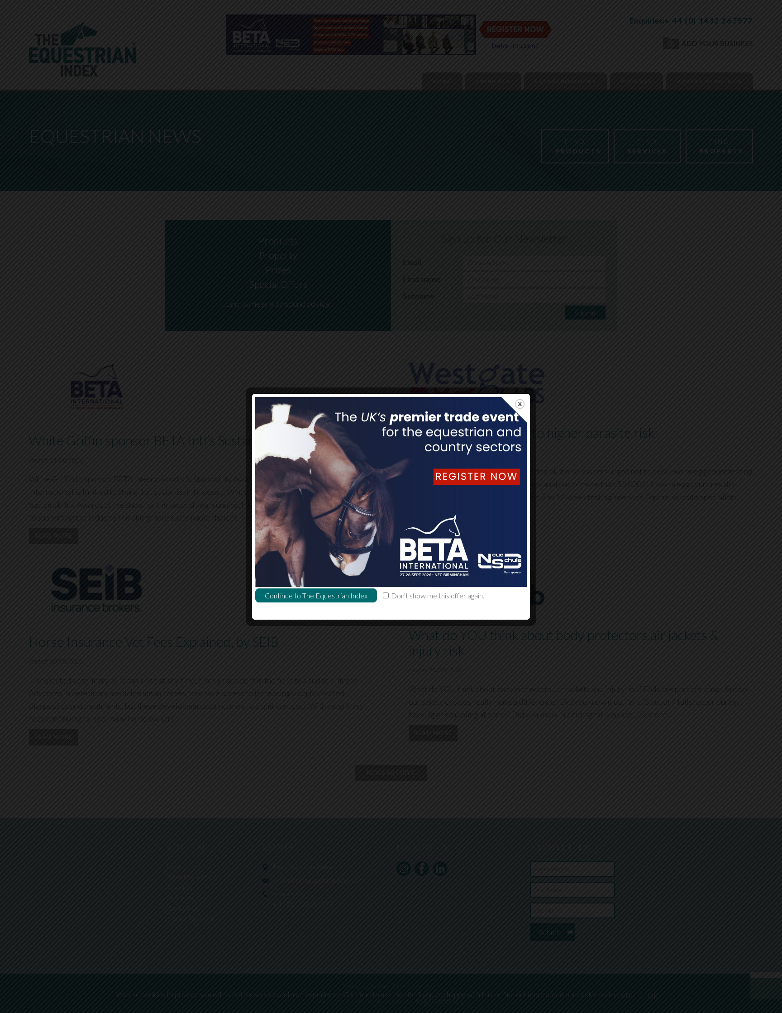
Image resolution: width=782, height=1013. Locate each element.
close (519, 404)
